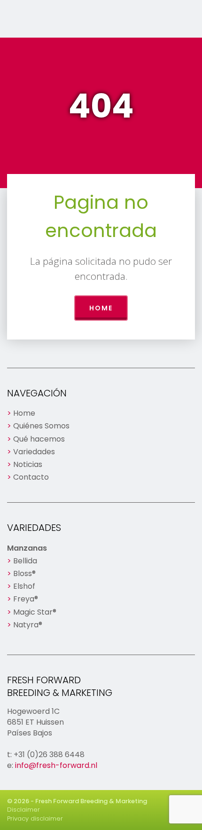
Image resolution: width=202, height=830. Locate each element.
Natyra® (27, 624)
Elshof (24, 586)
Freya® (25, 598)
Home (101, 308)
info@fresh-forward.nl (56, 765)
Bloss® (24, 573)
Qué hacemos (39, 439)
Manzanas (27, 548)
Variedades (34, 451)
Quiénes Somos (41, 425)
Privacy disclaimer (35, 818)
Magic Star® (34, 612)
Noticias (27, 464)
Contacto (31, 477)
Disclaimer (23, 809)
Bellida (25, 560)
